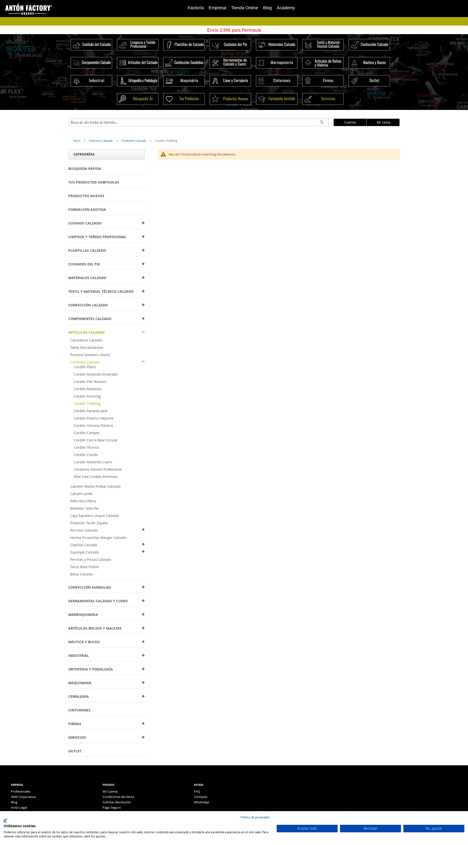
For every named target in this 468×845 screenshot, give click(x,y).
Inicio (77, 141)
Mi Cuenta (110, 791)
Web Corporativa (23, 797)
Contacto (200, 797)
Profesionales (20, 791)
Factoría (196, 7)
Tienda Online (244, 7)
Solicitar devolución (117, 802)
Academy (286, 7)
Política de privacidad (255, 817)
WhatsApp (201, 802)
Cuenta (350, 122)
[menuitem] (84, 168)
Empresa (217, 7)
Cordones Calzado (134, 141)
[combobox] (198, 122)
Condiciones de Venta (118, 797)
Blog (267, 7)
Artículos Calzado (101, 141)
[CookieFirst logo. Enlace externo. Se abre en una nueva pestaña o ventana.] (5, 821)
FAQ (197, 791)
